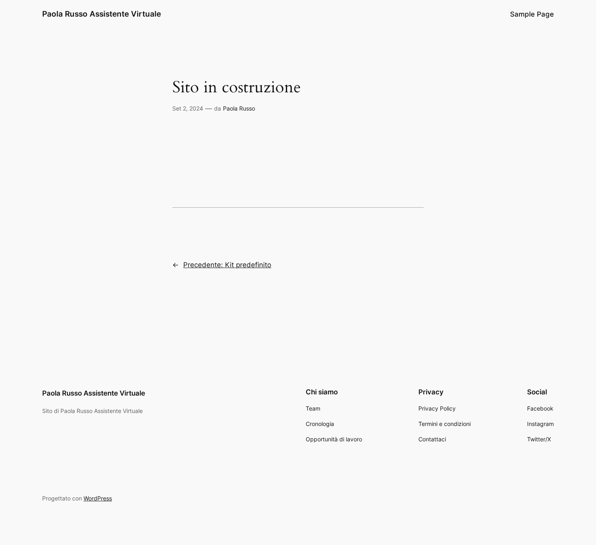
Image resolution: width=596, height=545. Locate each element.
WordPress (98, 498)
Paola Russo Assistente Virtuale (101, 14)
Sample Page (532, 14)
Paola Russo (239, 108)
